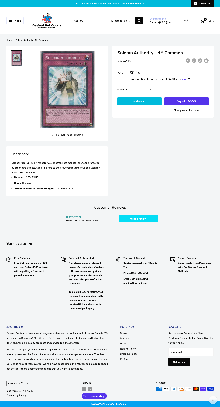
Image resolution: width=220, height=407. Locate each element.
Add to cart (139, 101)
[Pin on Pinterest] (194, 60)
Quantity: (122, 89)
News (123, 343)
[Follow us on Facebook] (84, 389)
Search (124, 332)
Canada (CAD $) (15, 383)
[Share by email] (206, 60)
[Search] (139, 20)
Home (9, 40)
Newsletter (205, 3)
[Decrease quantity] (133, 89)
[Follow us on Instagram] (90, 389)
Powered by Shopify (16, 395)
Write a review (138, 218)
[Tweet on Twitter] (200, 60)
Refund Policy (128, 348)
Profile (124, 359)
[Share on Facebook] (188, 60)
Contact (124, 338)
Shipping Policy (128, 353)
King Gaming (124, 60)
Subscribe (179, 361)
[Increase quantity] (150, 89)
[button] (110, 404)
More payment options (186, 110)
